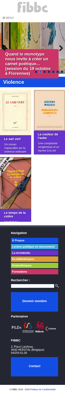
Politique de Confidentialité (43, 389)
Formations (19, 271)
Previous (5, 48)
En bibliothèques (23, 259)
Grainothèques (22, 265)
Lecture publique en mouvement (33, 246)
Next (59, 48)
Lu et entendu (21, 252)
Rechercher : (20, 280)
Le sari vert (12, 139)
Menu (9, 17)
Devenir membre (34, 301)
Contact (34, 366)
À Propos (18, 240)
